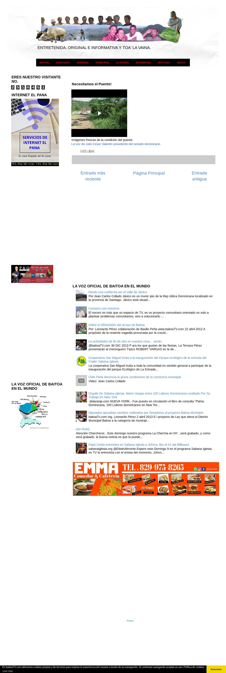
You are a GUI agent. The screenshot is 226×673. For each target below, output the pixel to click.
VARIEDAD (83, 62)
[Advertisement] (95, 232)
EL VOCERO (122, 62)
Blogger (130, 621)
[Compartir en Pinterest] (92, 151)
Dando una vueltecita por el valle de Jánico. (118, 292)
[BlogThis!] (84, 151)
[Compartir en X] (87, 151)
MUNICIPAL (102, 62)
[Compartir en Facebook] (90, 151)
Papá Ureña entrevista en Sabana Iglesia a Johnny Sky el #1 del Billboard (138, 444)
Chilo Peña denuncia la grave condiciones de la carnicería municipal (134, 377)
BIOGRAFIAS (143, 62)
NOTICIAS (164, 62)
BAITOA (44, 62)
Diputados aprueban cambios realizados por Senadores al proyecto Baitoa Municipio (145, 412)
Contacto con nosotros (103, 308)
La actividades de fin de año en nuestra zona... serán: (125, 341)
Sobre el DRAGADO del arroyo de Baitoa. (116, 325)
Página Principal (149, 173)
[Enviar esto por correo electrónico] (81, 151)
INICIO (181, 62)
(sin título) (82, 429)
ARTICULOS (62, 62)
